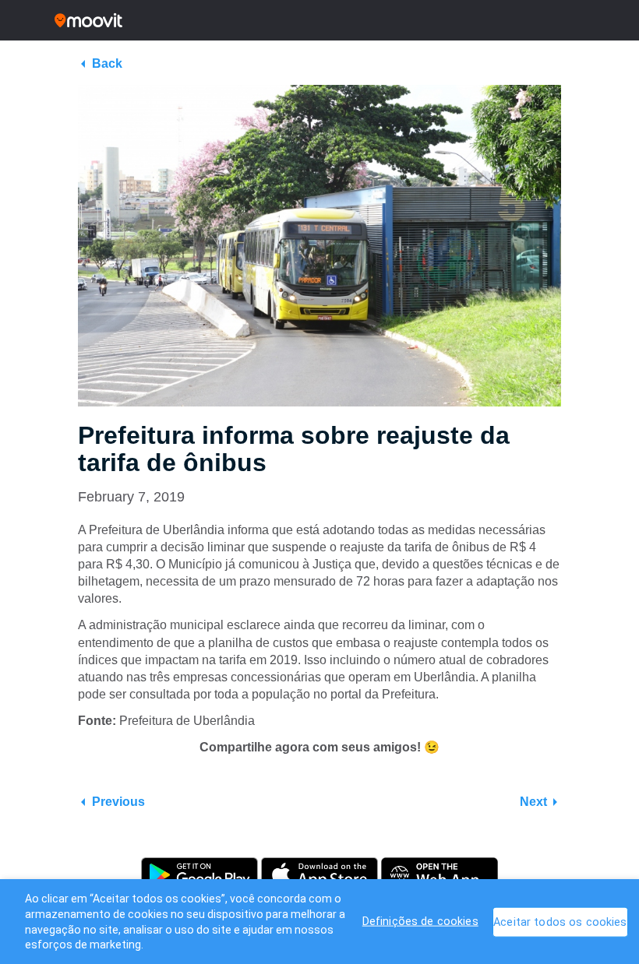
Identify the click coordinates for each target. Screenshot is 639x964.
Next (533, 801)
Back (107, 63)
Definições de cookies (420, 921)
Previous (118, 801)
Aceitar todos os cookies (560, 922)
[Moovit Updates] (319, 20)
